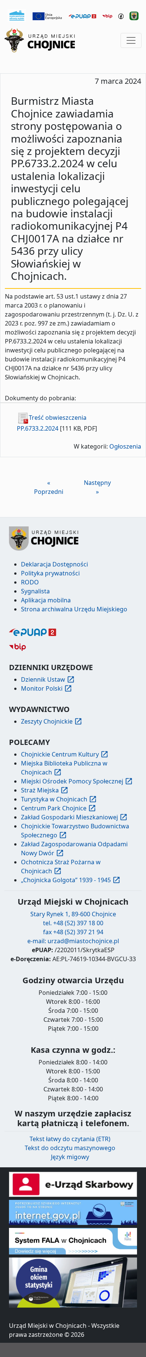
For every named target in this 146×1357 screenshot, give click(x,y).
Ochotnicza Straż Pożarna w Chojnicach (61, 866)
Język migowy (70, 1157)
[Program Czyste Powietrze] (16, 15)
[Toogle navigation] (131, 40)
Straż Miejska (40, 790)
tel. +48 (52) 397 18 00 (73, 923)
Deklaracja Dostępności (54, 564)
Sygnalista (35, 591)
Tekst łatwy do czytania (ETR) (70, 1139)
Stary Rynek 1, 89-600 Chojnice (73, 914)
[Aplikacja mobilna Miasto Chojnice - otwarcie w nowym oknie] (134, 15)
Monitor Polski (42, 688)
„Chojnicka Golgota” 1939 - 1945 (66, 880)
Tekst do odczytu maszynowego (70, 1148)
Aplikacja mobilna (46, 600)
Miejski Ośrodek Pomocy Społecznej (72, 781)
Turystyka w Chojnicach (54, 799)
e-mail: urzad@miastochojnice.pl (73, 941)
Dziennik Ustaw (43, 679)
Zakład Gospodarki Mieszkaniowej (69, 817)
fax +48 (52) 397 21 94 (73, 932)
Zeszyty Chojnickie (47, 721)
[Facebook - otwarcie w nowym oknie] (121, 16)
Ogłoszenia (125, 446)
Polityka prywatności (50, 573)
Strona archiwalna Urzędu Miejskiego (74, 609)
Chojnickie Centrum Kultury (60, 754)
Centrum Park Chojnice (53, 808)
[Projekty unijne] (48, 16)
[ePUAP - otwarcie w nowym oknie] (82, 16)
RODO (30, 582)
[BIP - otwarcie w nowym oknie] (107, 16)
